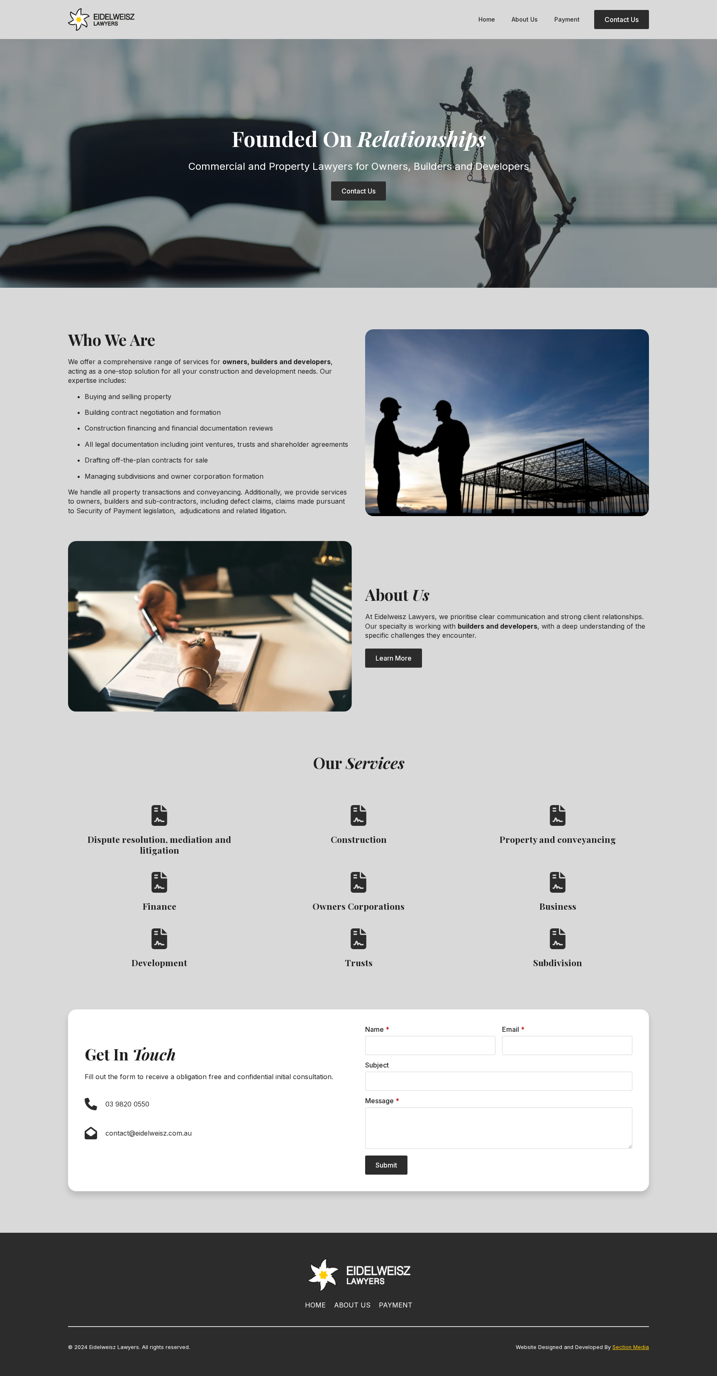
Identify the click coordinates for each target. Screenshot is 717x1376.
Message (382, 1100)
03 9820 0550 (127, 1104)
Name (377, 1029)
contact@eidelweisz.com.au (148, 1133)
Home (486, 19)
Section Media (630, 1347)
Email (513, 1029)
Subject (377, 1065)
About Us (525, 19)
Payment (567, 19)
